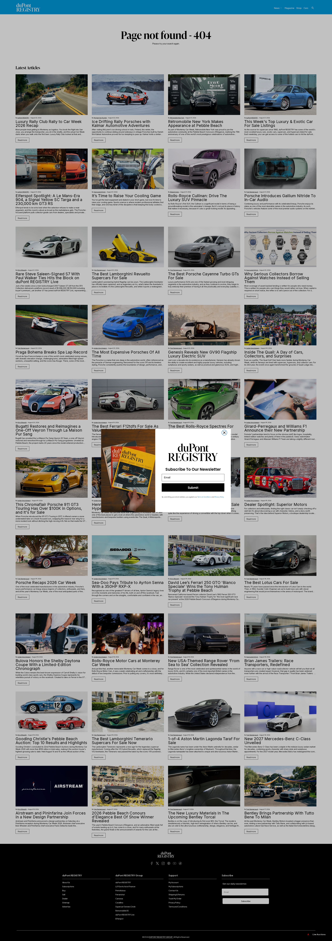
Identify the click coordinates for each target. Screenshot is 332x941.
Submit (193, 487)
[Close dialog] (224, 432)
